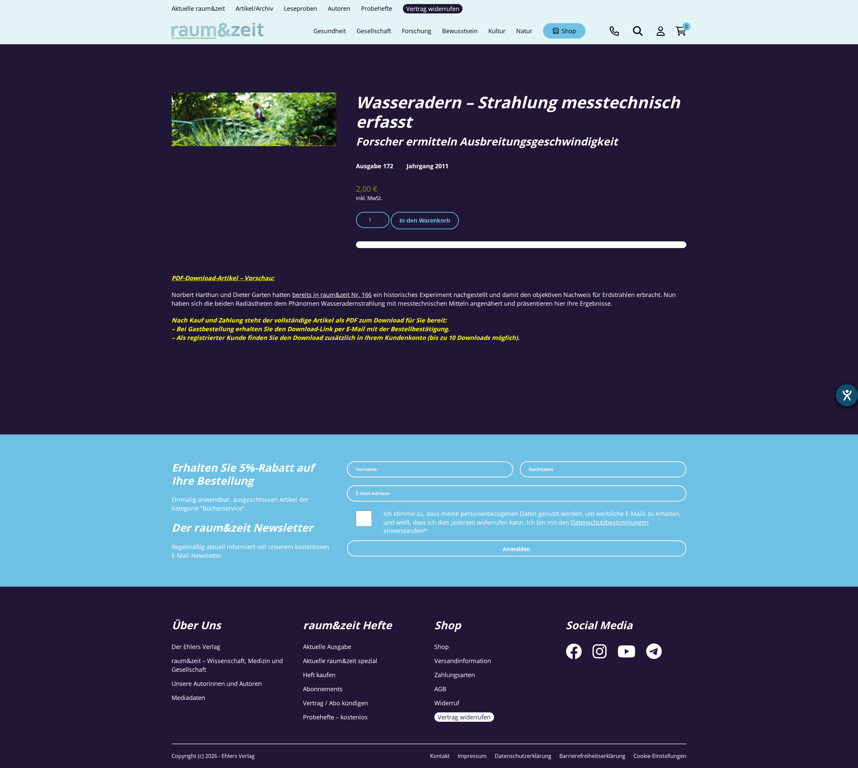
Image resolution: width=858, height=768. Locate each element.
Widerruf (446, 703)
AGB (440, 689)
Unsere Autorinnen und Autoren (217, 684)
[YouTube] (626, 651)
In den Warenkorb (425, 220)
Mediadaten (188, 698)
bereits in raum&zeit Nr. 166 (332, 295)
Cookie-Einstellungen (659, 756)
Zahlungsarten (454, 675)
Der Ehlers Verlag (196, 647)
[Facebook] (574, 651)
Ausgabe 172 (374, 166)
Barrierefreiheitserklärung (592, 756)
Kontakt (440, 756)
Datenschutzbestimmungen (610, 522)
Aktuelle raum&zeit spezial (340, 661)
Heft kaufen (319, 675)
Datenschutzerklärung (523, 756)
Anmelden (516, 549)
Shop (441, 647)
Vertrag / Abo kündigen (335, 703)
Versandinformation (462, 661)
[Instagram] (600, 651)
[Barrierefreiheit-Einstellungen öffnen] (847, 395)
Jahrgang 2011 (427, 166)
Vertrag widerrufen (464, 717)
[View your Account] (661, 31)
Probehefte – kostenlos (335, 717)
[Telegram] (654, 651)
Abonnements (323, 689)
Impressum (472, 756)
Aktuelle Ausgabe (327, 647)
